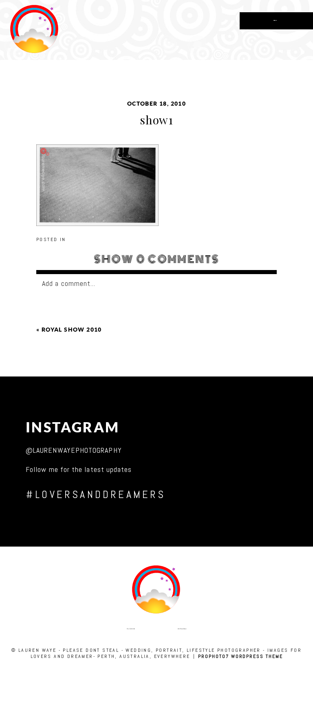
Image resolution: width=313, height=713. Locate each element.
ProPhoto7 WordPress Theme (240, 656)
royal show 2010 (72, 329)
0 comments (157, 259)
